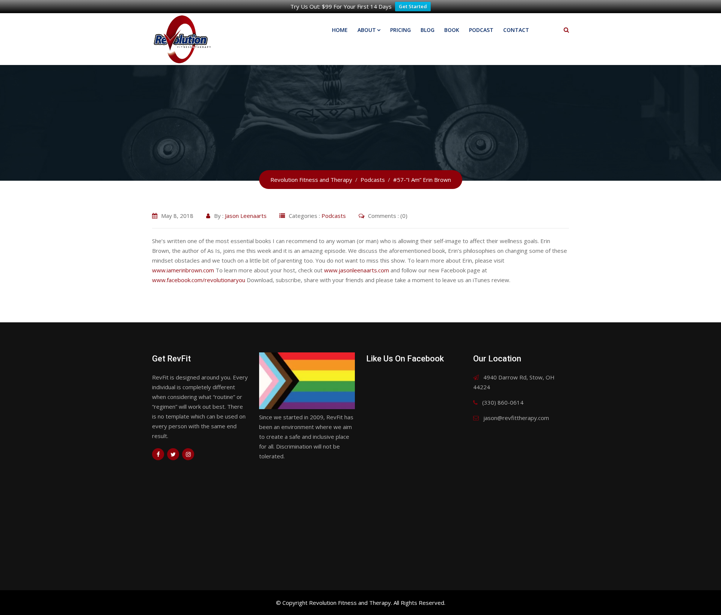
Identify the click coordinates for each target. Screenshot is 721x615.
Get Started (413, 6)
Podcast (481, 29)
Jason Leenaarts (246, 215)
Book (451, 29)
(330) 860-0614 (502, 402)
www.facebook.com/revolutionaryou (198, 280)
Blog (427, 29)
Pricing (400, 29)
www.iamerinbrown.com (183, 270)
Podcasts (333, 215)
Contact (516, 29)
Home (340, 29)
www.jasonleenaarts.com (356, 270)
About (366, 29)
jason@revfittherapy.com (516, 418)
